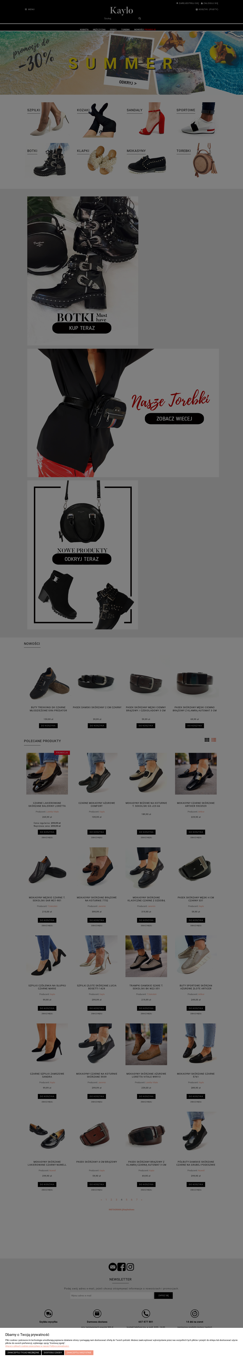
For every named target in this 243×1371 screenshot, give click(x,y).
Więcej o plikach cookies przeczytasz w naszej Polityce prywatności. (37, 1346)
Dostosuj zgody (53, 1352)
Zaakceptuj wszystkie (79, 1352)
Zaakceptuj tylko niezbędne (23, 1352)
